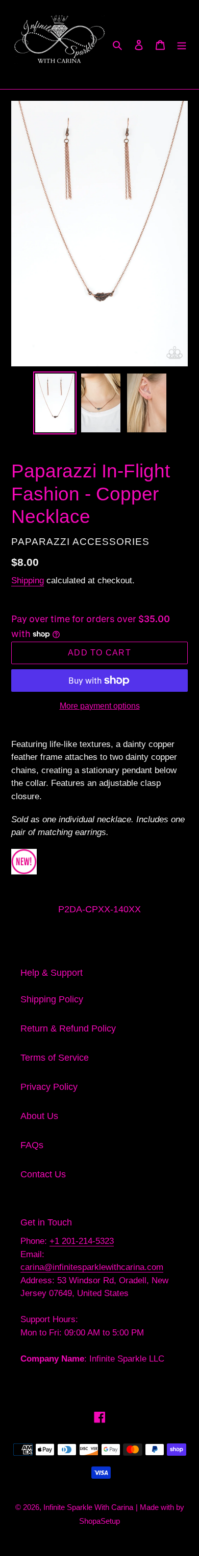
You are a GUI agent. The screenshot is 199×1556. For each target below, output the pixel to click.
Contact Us (43, 1174)
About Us (39, 1116)
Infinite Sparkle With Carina (88, 1507)
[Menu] (181, 45)
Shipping (27, 580)
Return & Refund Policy (68, 1028)
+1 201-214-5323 (81, 1241)
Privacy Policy (49, 1087)
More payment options (100, 706)
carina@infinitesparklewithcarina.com (91, 1267)
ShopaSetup (99, 1521)
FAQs (31, 1145)
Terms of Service (54, 1058)
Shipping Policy (51, 999)
